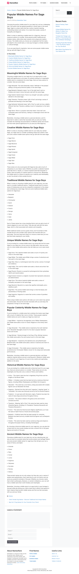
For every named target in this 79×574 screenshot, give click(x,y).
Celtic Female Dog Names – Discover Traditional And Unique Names (27, 499)
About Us (54, 553)
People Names (33, 2)
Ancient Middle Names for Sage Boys (19, 68)
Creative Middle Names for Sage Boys (19, 58)
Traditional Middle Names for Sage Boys (20, 60)
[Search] (69, 13)
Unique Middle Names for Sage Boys (19, 62)
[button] (70, 3)
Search (58, 10)
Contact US (55, 556)
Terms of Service (56, 561)
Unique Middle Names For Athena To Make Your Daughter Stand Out (63, 31)
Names (14, 10)
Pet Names (43, 2)
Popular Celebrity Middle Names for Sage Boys (22, 64)
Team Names (64, 2)
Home (9, 10)
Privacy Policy (56, 558)
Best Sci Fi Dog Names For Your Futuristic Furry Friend (24, 502)
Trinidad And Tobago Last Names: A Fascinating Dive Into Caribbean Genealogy (63, 37)
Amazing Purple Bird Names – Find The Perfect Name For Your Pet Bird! (64, 44)
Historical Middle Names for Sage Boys (20, 66)
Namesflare (14, 3)
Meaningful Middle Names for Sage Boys (20, 56)
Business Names (54, 2)
